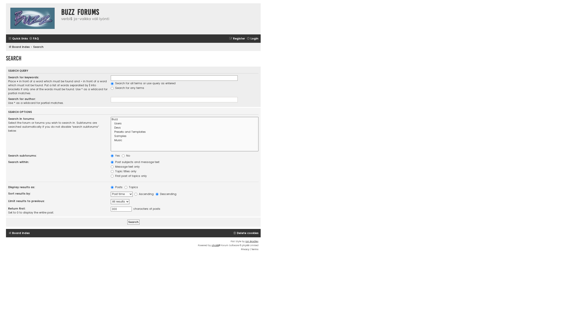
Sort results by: (19, 193)
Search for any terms (129, 88)
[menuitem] (34, 39)
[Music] (184, 140)
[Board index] (32, 18)
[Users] (184, 124)
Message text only (127, 167)
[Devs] (184, 128)
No (127, 155)
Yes (117, 155)
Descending (167, 194)
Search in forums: (21, 119)
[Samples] (184, 136)
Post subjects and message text (136, 162)
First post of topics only (130, 176)
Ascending (146, 194)
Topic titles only (125, 171)
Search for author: (22, 99)
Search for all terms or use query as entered (145, 83)
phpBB (215, 245)
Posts (118, 187)
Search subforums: (22, 155)
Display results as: (21, 187)
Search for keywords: (23, 77)
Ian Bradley (251, 241)
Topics (133, 187)
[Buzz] (184, 119)
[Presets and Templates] (184, 132)
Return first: (17, 208)
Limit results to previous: (26, 201)
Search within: (18, 162)
